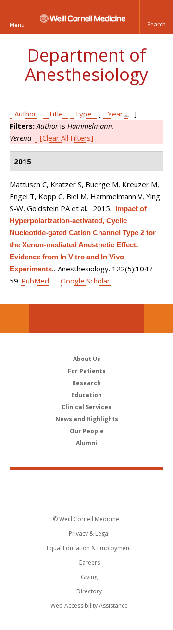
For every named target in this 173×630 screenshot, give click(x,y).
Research (86, 383)
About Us (86, 359)
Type (83, 113)
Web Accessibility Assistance (89, 606)
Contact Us (158, 318)
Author (25, 113)
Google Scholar (85, 280)
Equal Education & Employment (89, 548)
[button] (156, 17)
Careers (89, 562)
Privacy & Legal (89, 533)
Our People (87, 431)
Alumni (86, 443)
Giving (89, 577)
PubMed (35, 280)
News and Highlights (86, 419)
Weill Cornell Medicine (86, 484)
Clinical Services (86, 407)
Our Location (14, 318)
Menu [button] (17, 25)
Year (115, 113)
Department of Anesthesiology (86, 64)
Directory (89, 591)
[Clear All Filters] (66, 137)
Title (55, 113)
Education (86, 395)
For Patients (87, 371)
